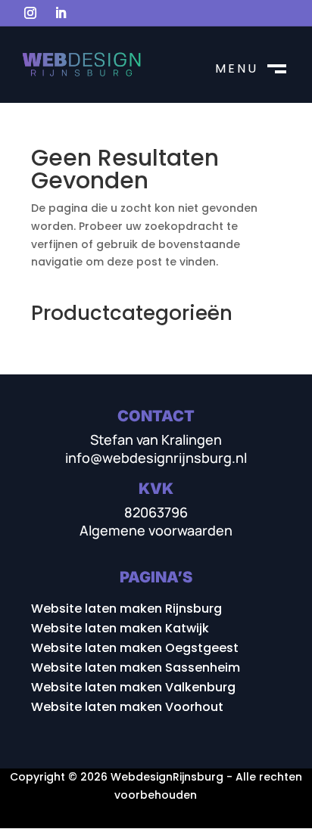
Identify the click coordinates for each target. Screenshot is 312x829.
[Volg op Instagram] (30, 13)
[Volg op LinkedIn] (60, 13)
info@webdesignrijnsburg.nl (156, 458)
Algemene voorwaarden (156, 530)
